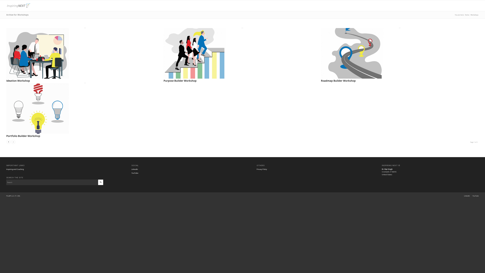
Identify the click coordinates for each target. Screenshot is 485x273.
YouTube (134, 173)
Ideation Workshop (18, 80)
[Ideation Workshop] (37, 78)
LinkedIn (134, 169)
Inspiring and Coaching (15, 169)
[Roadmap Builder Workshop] (352, 78)
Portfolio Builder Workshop (23, 136)
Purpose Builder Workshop (180, 80)
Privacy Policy (262, 169)
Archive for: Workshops (17, 14)
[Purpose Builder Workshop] (195, 78)
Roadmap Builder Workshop (338, 80)
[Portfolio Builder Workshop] (37, 133)
